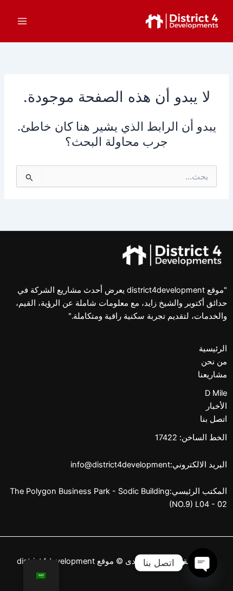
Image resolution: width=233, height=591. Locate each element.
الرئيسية (213, 349)
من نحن (214, 362)
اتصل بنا (213, 419)
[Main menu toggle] (22, 21)
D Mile (216, 393)
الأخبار (216, 406)
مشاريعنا (212, 375)
